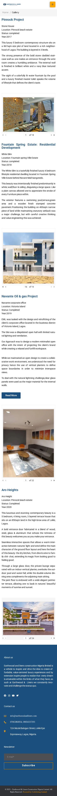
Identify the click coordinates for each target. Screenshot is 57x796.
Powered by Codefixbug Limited (35, 792)
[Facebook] (5, 695)
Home (5, 13)
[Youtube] (13, 695)
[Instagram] (9, 695)
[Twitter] (17, 695)
